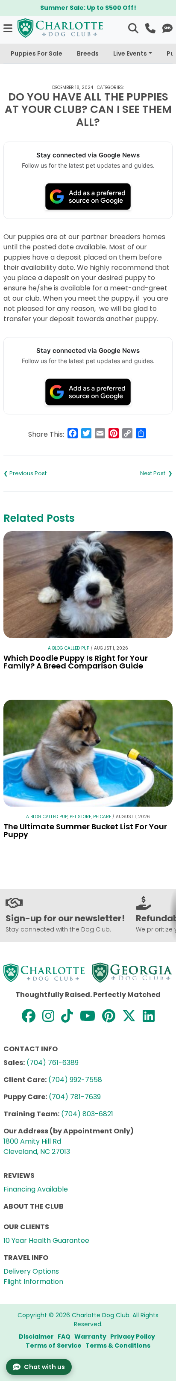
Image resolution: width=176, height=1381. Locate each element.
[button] (8, 28)
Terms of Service (54, 1345)
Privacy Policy (132, 1336)
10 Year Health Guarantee (46, 1240)
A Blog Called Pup (68, 648)
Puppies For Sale (36, 53)
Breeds (88, 53)
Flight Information (33, 1281)
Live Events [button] (130, 53)
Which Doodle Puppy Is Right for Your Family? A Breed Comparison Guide (75, 662)
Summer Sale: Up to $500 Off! (88, 7)
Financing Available (35, 1189)
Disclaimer (36, 1336)
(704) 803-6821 (87, 1114)
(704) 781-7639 (75, 1097)
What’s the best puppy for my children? (45, 473)
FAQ (64, 1336)
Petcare (102, 816)
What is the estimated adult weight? (130, 473)
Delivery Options (31, 1271)
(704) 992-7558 (75, 1080)
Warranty (90, 1336)
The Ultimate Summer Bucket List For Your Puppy (85, 830)
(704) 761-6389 (52, 1063)
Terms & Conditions (117, 1345)
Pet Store (80, 816)
